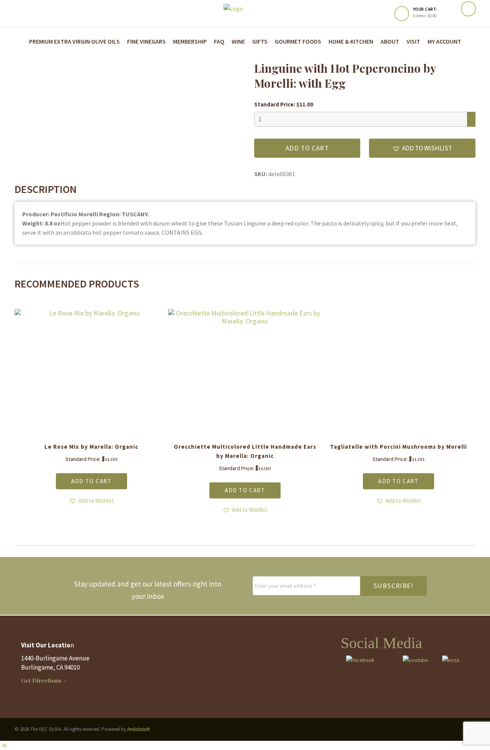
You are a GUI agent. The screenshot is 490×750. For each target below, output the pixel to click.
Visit (413, 41)
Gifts (260, 41)
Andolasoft (138, 729)
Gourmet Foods (298, 41)
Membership (190, 41)
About (390, 41)
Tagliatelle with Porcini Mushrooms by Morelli (398, 446)
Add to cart (307, 148)
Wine (238, 41)
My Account (444, 41)
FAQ (219, 41)
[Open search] (468, 9)
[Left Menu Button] (4, 745)
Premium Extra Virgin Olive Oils (74, 41)
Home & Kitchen (350, 41)
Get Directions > (44, 680)
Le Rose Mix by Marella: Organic (91, 446)
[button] (422, 148)
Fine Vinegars (146, 41)
